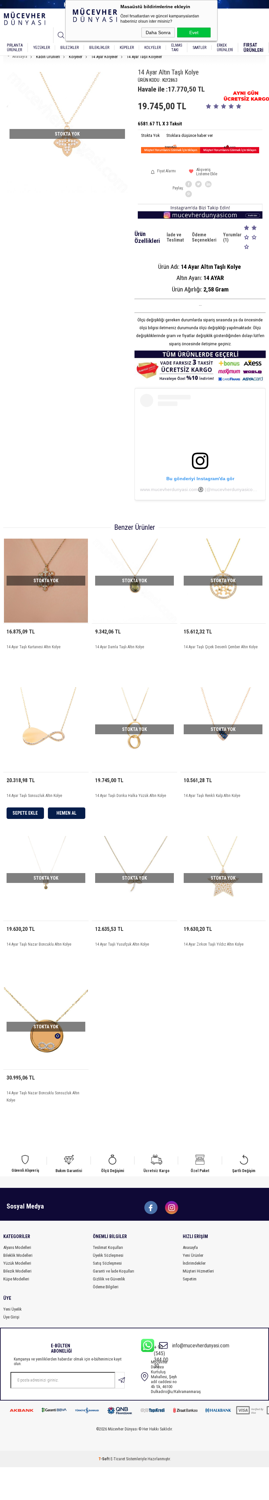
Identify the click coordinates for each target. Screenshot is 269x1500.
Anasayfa (190, 1247)
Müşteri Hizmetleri (198, 1271)
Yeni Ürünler (193, 1255)
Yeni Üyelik (12, 1309)
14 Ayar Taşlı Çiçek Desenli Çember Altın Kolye (221, 647)
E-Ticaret (118, 1459)
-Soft (104, 1459)
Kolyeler (152, 47)
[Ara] (61, 35)
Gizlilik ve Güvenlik (109, 1278)
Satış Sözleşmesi (107, 1263)
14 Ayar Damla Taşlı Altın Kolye (119, 647)
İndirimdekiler (194, 1263)
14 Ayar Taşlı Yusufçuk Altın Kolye (122, 944)
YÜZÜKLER (41, 47)
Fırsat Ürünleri (253, 47)
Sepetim (190, 1278)
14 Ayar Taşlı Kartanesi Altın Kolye (33, 647)
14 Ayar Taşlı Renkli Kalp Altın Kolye (212, 795)
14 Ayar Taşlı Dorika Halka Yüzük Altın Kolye (130, 795)
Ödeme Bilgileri (105, 1286)
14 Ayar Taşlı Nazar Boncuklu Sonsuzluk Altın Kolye (43, 1097)
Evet (193, 32)
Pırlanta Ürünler (15, 47)
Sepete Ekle (25, 813)
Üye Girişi (11, 1317)
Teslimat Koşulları (108, 1247)
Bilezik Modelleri (17, 1271)
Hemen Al (66, 813)
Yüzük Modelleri (17, 1263)
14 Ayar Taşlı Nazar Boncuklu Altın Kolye (39, 944)
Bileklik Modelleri (17, 1255)
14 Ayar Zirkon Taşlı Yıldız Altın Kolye (213, 944)
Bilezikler (69, 47)
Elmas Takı (176, 47)
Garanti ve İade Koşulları (113, 1271)
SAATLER (199, 47)
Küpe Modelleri (16, 1278)
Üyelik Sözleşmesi (108, 1255)
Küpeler (127, 47)
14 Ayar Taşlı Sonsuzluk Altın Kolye (34, 795)
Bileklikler (99, 47)
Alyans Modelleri (17, 1247)
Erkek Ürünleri (225, 47)
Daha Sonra (158, 32)
